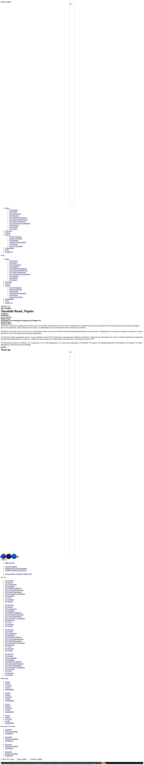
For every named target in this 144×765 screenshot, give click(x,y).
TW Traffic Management (17, 221)
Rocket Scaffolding (11, 731)
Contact (7, 687)
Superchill (8, 730)
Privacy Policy (22, 759)
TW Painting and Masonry (18, 218)
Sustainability (9, 248)
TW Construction (15, 214)
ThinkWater (9, 733)
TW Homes (13, 212)
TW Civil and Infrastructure (18, 219)
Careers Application (15, 246)
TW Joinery (13, 229)
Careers (7, 235)
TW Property (13, 210)
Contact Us (9, 252)
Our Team (8, 231)
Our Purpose (13, 244)
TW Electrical (14, 225)
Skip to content (6, 2)
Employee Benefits (15, 238)
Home (7, 208)
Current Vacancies (15, 237)
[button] (72, 255)
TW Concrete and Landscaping (19, 223)
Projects (7, 233)
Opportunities (13, 240)
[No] (106, 763)
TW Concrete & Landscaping (15, 594)
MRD (40, 759)
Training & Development (17, 242)
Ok (103, 763)
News (7, 250)
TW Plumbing (14, 216)
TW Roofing (13, 227)
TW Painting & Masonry (13, 588)
